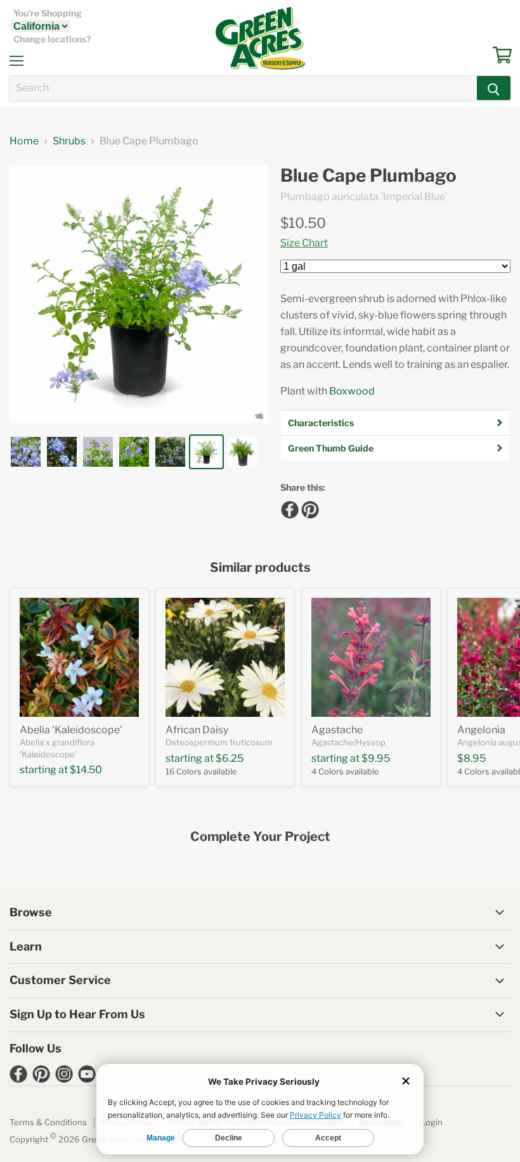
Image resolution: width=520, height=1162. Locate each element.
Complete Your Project (260, 837)
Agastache (337, 730)
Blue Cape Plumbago (368, 175)
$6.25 (230, 758)
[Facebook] (288, 507)
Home (24, 141)
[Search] (493, 88)
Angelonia (481, 730)
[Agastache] (371, 657)
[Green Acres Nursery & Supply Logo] (260, 38)
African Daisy (197, 730)
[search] (243, 88)
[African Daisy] (225, 657)
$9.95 (375, 758)
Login (431, 1122)
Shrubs (69, 141)
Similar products (260, 567)
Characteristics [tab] (321, 422)
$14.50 (86, 770)
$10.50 (303, 223)
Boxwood (352, 391)
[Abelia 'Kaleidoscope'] (79, 657)
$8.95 (471, 758)
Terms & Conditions (48, 1122)
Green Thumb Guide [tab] (331, 448)
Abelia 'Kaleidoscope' (71, 730)
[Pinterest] (308, 507)
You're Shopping (47, 13)
